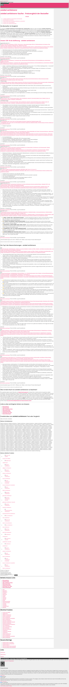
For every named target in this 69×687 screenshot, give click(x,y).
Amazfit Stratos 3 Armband (8, 642)
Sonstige (4, 603)
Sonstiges (5, 605)
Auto (4, 589)
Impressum (2, 652)
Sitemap (2, 656)
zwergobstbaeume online (5, 572)
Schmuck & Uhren (6, 602)
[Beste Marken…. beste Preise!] (6, 2)
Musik (4, 600)
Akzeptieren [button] (6, 660)
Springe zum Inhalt (4, 1)
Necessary (4, 676)
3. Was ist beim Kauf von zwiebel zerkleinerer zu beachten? (14, 21)
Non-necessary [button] (3, 681)
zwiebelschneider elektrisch (6, 573)
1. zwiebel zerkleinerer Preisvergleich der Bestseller (12, 18)
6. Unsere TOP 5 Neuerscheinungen (9, 23)
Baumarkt (5, 590)
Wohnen (4, 607)
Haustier (4, 599)
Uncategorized (6, 606)
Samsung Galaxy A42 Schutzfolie (9, 647)
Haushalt (4, 597)
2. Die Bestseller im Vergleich (8, 19)
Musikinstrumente (6, 601)
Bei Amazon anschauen (5, 58)
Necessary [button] (2, 675)
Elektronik (5, 594)
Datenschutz (3, 654)
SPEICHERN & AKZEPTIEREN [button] (6, 686)
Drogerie (4, 593)
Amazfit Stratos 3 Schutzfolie (8, 643)
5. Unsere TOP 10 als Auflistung (9, 22)
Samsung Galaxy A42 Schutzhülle (9, 646)
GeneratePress (24, 658)
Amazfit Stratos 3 (6, 644)
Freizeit (4, 595)
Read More (11, 660)
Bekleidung (5, 591)
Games (4, 596)
